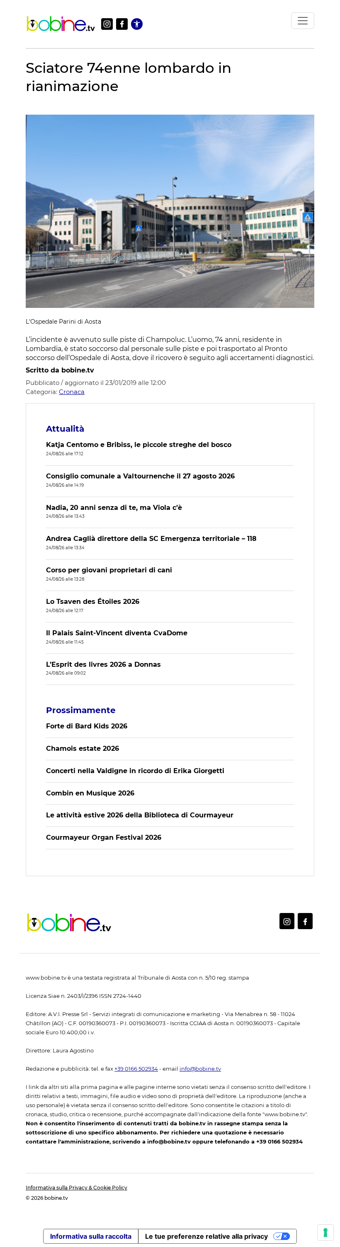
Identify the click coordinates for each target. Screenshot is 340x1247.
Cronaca (72, 392)
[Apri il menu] (302, 20)
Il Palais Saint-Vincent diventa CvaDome (116, 633)
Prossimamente (81, 710)
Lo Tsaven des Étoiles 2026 (92, 601)
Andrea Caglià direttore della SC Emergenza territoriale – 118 (151, 539)
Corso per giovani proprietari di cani (109, 570)
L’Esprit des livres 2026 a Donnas (103, 664)
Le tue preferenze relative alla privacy (206, 1236)
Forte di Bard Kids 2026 (86, 726)
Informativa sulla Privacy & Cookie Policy (76, 1188)
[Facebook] (122, 24)
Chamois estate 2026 (82, 748)
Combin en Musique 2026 (90, 793)
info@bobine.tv (200, 1069)
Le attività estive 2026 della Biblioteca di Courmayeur (139, 815)
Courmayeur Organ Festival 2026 (103, 837)
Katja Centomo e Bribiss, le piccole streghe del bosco (138, 445)
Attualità (65, 429)
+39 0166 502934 (136, 1069)
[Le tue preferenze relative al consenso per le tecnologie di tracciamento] (325, 1232)
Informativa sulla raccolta (90, 1236)
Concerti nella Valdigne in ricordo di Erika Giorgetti (135, 771)
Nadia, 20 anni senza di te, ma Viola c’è (114, 508)
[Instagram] (107, 24)
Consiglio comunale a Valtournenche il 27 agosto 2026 (140, 476)
